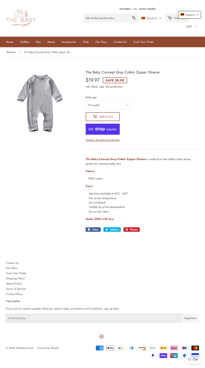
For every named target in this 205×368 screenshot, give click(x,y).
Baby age (91, 97)
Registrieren (190, 318)
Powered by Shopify (48, 348)
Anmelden (125, 8)
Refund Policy (14, 284)
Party (86, 42)
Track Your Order (143, 42)
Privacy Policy (14, 294)
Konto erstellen (147, 8)
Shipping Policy (15, 278)
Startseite (11, 52)
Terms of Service (16, 289)
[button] (190, 14)
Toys (38, 42)
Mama (51, 42)
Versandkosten (114, 87)
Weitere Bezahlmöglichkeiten (103, 140)
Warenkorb (180, 18)
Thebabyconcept (24, 348)
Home (9, 42)
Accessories (69, 42)
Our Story (101, 42)
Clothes (24, 42)
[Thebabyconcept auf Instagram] (101, 337)
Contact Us (120, 42)
